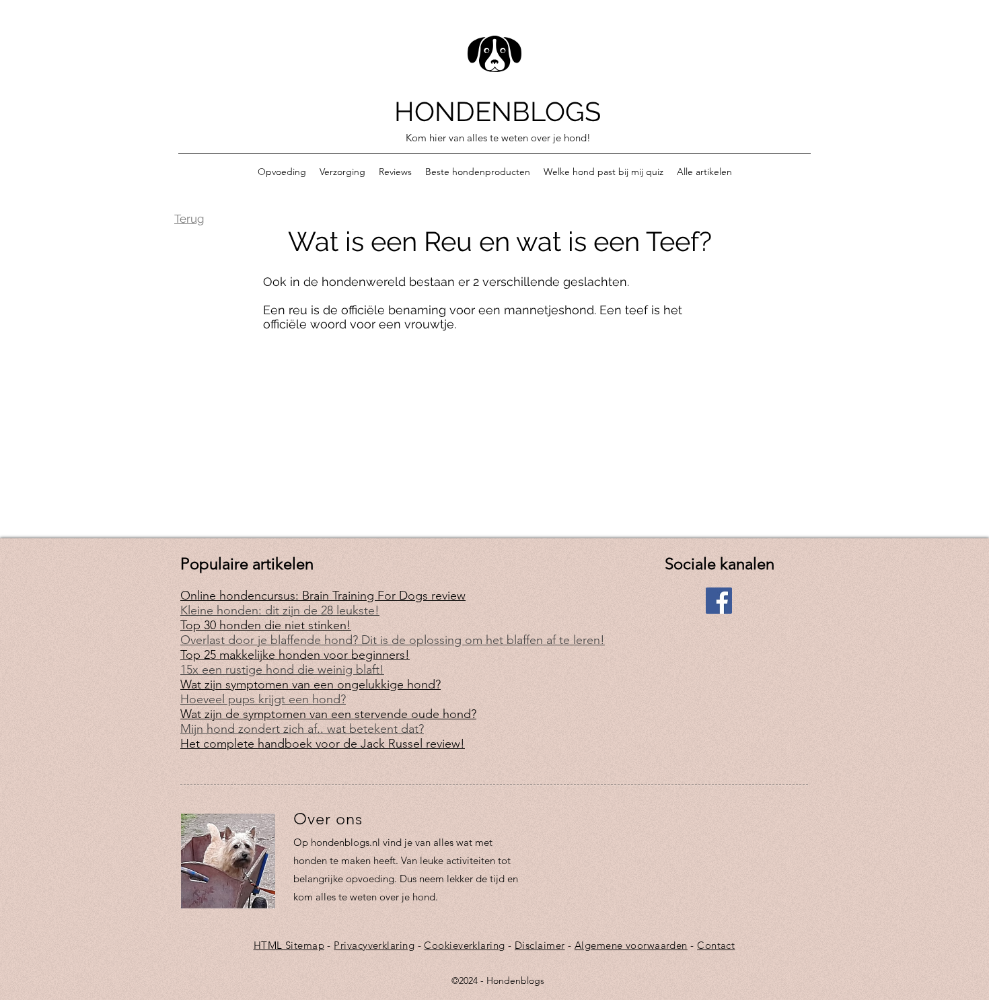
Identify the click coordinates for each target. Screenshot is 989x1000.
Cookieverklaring (464, 945)
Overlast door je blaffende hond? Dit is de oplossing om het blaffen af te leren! (392, 640)
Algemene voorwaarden (631, 945)
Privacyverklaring (374, 945)
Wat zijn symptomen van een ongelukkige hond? (310, 684)
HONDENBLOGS (497, 111)
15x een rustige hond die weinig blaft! (282, 669)
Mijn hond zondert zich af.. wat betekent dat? (302, 728)
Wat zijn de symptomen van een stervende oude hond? (328, 714)
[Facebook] (719, 600)
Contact (716, 945)
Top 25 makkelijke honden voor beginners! (295, 654)
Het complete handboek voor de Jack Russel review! (322, 743)
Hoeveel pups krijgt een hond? (263, 699)
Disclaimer (540, 945)
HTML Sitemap (289, 945)
